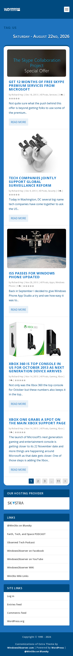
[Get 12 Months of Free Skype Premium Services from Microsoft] (36, 63)
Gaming (53, 376)
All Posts (44, 94)
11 (58, 481)
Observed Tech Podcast (21, 542)
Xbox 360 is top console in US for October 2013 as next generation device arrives (36, 367)
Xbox (60, 376)
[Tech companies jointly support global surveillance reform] (36, 153)
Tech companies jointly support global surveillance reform (32, 182)
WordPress (57, 647)
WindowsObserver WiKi (20, 567)
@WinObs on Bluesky (19, 525)
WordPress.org (15, 621)
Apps (51, 282)
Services (53, 94)
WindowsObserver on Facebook (25, 550)
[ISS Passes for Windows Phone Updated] (36, 248)
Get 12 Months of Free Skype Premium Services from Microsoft (36, 85)
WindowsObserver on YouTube (25, 559)
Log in (10, 596)
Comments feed (16, 612)
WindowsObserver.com (20, 647)
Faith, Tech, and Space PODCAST (26, 534)
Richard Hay (17, 94)
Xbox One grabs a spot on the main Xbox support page (37, 421)
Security (52, 190)
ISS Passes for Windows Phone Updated (32, 275)
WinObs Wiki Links (17, 576)
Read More (18, 122)
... (51, 481)
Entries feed (14, 604)
